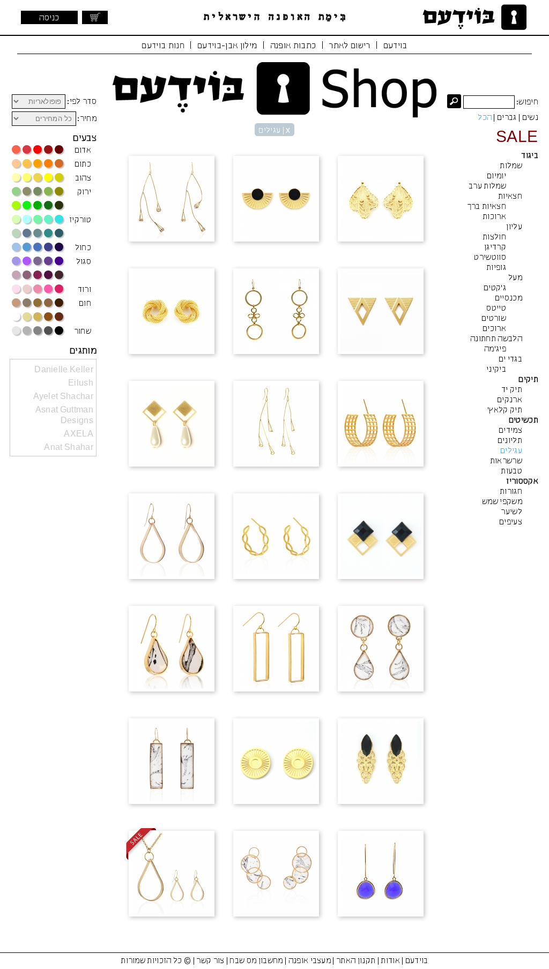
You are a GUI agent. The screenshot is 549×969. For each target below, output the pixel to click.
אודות (390, 961)
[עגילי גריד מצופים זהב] (380, 425)
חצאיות (510, 196)
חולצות (494, 237)
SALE (517, 138)
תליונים (510, 441)
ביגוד (529, 156)
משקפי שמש (502, 502)
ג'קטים (495, 288)
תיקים (528, 380)
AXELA (78, 434)
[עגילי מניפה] (380, 200)
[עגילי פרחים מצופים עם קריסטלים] (171, 200)
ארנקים (509, 400)
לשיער (511, 512)
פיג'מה (495, 349)
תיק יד (511, 390)
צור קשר (210, 961)
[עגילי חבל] (171, 312)
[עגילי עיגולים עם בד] (276, 874)
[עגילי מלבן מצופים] (276, 650)
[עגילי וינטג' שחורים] (380, 762)
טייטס (496, 308)
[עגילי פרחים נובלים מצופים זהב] (276, 425)
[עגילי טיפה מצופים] (171, 537)
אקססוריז (522, 481)
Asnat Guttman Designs (64, 416)
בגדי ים (510, 359)
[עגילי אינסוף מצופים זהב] (276, 537)
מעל (515, 278)
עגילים (511, 451)
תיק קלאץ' (504, 410)
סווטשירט (490, 257)
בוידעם (395, 46)
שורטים (493, 318)
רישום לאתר (349, 46)
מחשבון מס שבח (256, 961)
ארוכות (494, 217)
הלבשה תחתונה (496, 339)
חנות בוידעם (163, 46)
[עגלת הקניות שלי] (95, 17)
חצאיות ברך (486, 207)
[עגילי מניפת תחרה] (276, 200)
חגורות (511, 491)
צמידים (510, 430)
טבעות (511, 471)
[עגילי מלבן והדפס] (171, 762)
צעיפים (510, 522)
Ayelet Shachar (63, 397)
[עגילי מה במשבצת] (380, 537)
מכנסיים (508, 298)
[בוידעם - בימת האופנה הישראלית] (473, 17)
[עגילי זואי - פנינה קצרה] (171, 425)
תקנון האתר (355, 961)
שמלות (511, 166)
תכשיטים (523, 420)
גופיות (496, 268)
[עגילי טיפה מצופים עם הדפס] (171, 650)
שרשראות (506, 461)
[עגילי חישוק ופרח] (276, 312)
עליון (514, 227)
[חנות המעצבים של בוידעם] (274, 90)
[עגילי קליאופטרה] (380, 312)
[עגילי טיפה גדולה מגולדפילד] (380, 874)
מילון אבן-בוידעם (227, 46)
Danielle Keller (63, 370)
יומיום (496, 176)
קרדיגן (495, 247)
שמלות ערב (487, 186)
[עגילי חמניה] (276, 762)
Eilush (80, 383)
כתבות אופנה (293, 46)
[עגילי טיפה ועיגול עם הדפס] (380, 650)
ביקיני (496, 369)
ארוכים (494, 329)
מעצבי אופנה (309, 961)
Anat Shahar (68, 448)
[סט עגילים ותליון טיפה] (171, 874)
